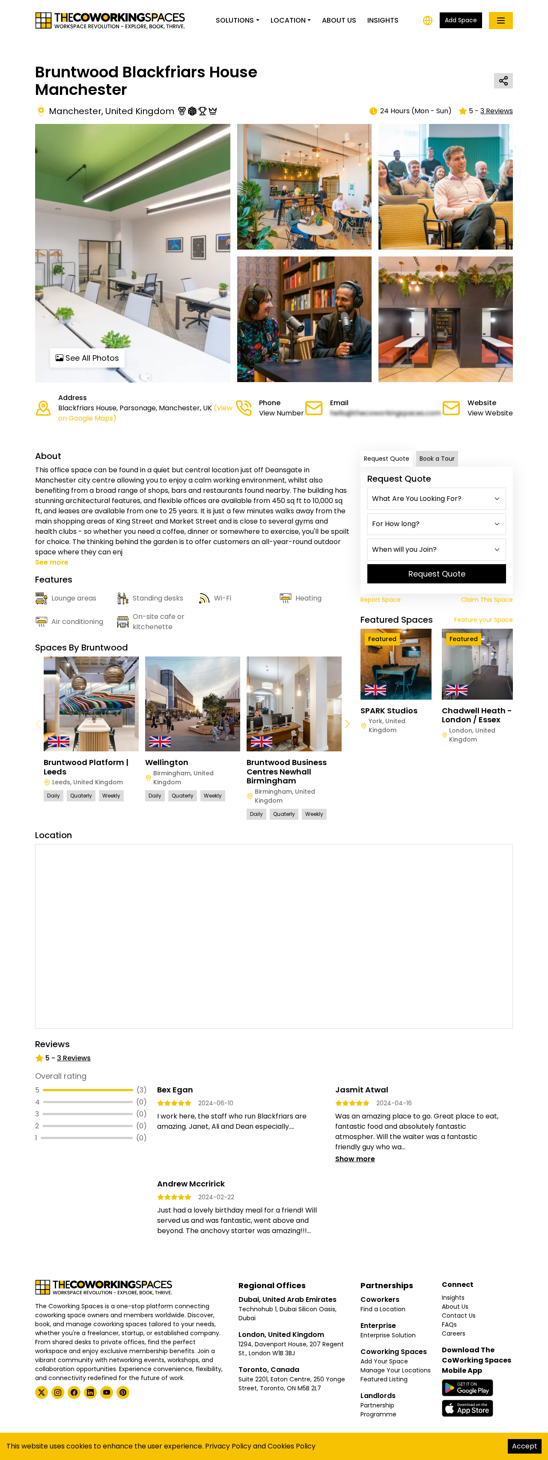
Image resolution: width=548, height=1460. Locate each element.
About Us (339, 20)
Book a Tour (437, 458)
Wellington (166, 762)
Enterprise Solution (388, 1335)
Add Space (461, 20)
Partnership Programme (378, 1410)
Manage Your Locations (395, 1370)
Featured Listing (384, 1379)
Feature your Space (483, 619)
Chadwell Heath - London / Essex (477, 715)
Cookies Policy (292, 1446)
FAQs (449, 1324)
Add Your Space (384, 1361)
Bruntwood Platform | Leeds (86, 767)
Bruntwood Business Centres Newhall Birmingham (287, 771)
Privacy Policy (228, 1446)
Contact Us (459, 1315)
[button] (347, 724)
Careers (453, 1333)
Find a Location (382, 1309)
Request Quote (386, 458)
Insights (383, 20)
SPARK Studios (388, 710)
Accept (524, 1446)
